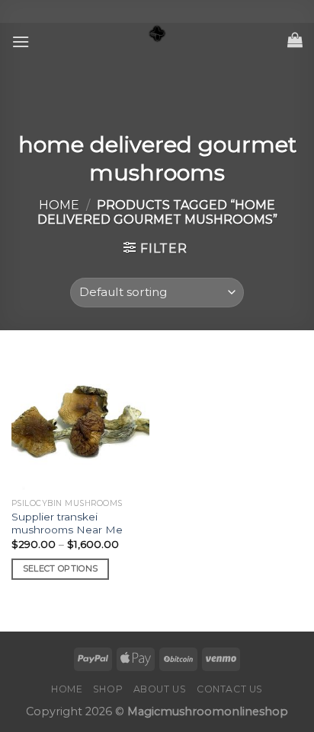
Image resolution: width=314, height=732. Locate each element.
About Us (160, 689)
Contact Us (230, 689)
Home (59, 205)
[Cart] (295, 39)
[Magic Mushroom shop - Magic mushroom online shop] (157, 34)
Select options (60, 568)
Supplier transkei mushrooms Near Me (67, 523)
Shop (108, 689)
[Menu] (20, 41)
